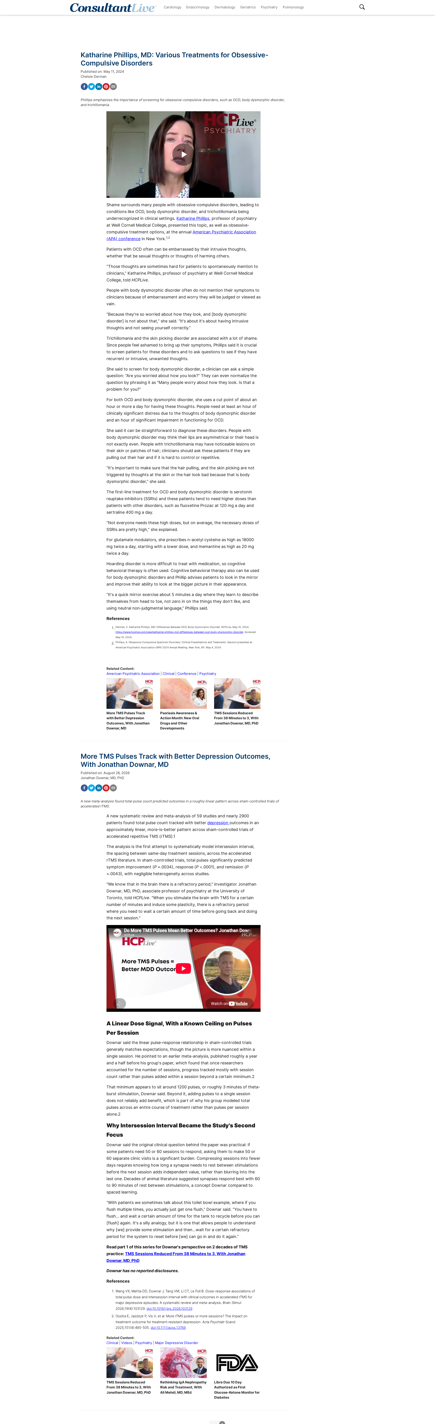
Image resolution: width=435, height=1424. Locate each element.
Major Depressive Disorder (176, 1343)
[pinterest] (106, 86)
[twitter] (91, 86)
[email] (113, 86)
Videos (126, 1343)
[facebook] (84, 86)
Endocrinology (197, 7)
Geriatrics (248, 7)
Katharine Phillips (192, 218)
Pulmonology (293, 7)
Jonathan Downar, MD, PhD (102, 778)
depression (218, 822)
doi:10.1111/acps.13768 (168, 1327)
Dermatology (225, 7)
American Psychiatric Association (133, 673)
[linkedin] (98, 86)
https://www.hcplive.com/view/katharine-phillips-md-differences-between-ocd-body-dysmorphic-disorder (179, 632)
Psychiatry (269, 7)
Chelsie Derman (93, 76)
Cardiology (172, 7)
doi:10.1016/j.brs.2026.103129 (169, 1308)
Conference (186, 673)
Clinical (168, 673)
